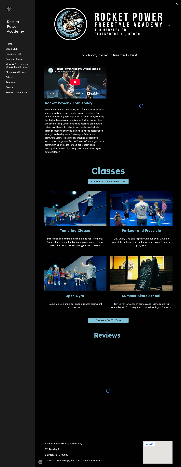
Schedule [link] (11, 77)
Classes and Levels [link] (16, 72)
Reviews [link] (10, 82)
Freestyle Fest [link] (13, 54)
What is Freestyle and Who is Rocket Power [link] (17, 65)
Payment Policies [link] (15, 59)
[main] (108, 55)
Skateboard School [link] (16, 92)
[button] (177, 4)
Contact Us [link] (12, 87)
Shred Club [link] (12, 48)
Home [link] (9, 43)
